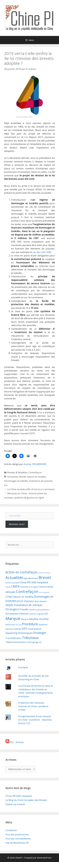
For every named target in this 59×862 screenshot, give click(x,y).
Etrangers (12, 609)
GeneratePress (44, 857)
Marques (25, 619)
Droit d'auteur (25, 601)
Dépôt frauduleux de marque (23, 605)
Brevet (22, 476)
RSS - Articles (16, 742)
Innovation (12, 613)
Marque (12, 618)
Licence (32, 613)
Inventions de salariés (41, 480)
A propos (23, 667)
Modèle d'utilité (39, 619)
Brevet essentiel (12, 582)
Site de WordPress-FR (17, 842)
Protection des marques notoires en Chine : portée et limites (33, 706)
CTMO (8, 596)
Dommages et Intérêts (16, 480)
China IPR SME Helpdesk (33, 582)
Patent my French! (15, 804)
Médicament (10, 625)
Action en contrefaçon (21, 572)
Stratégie (39, 633)
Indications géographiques (39, 609)
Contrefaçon (35, 472)
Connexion (11, 830)
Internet (24, 613)
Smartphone (34, 628)
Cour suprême (44, 592)
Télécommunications (15, 642)
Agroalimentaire (31, 578)
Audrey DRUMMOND (35, 464)
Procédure (30, 624)
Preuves (18, 625)
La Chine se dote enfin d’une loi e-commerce (31, 489)
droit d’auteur (41, 601)
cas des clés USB (41, 252)
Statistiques (25, 633)
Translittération (13, 638)
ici (19, 137)
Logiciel (39, 613)
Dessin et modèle (36, 476)
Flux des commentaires (18, 838)
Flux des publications (17, 834)
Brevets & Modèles (17, 472)
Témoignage (32, 642)
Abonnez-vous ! (17, 524)
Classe (8, 587)
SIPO (24, 628)
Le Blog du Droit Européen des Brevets (26, 800)
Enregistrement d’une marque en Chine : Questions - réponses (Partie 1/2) (35, 720)
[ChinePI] (29, 17)
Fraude (23, 609)
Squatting (11, 633)
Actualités (12, 476)
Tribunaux (30, 637)
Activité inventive (44, 573)
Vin (40, 642)
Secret (17, 628)
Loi (5, 485)
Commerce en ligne (29, 586)
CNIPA (15, 586)
